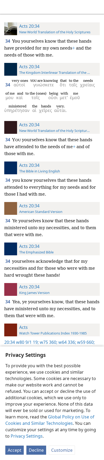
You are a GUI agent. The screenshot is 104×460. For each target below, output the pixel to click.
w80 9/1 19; (27, 342)
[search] (97, 7)
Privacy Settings (27, 436)
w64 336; (66, 342)
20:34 (9, 342)
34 (8, 41)
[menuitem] (8, 7)
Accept (14, 450)
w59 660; (85, 342)
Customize (62, 450)
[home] (8, 7)
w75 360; (48, 342)
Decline (36, 450)
